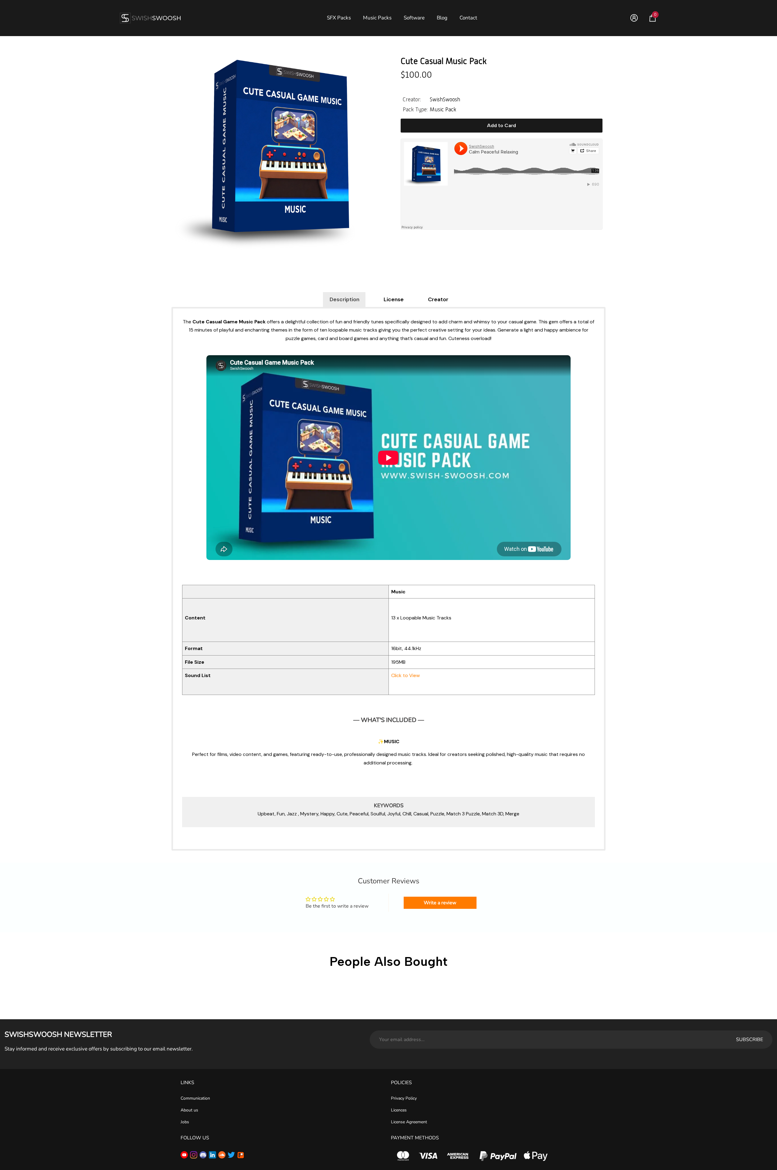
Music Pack (443, 109)
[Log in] (634, 17)
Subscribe (749, 1039)
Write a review (440, 902)
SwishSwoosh (445, 99)
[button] (652, 17)
